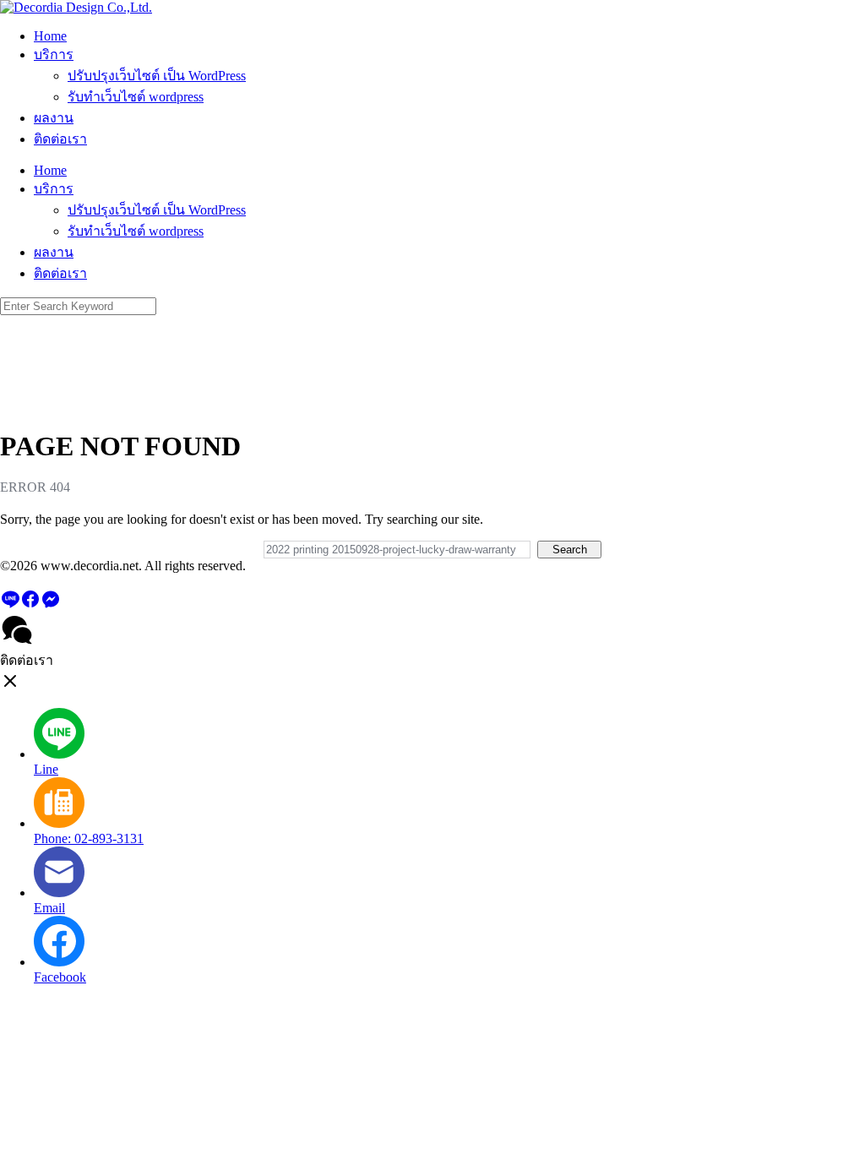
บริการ (53, 54)
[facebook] (30, 604)
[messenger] (51, 604)
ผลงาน (53, 118)
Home (50, 36)
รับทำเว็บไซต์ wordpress (136, 97)
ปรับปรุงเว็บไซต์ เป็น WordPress (157, 75)
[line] (10, 604)
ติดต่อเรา (60, 139)
